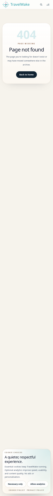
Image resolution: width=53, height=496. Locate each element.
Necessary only (15, 484)
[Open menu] (48, 4)
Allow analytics (37, 484)
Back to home (26, 74)
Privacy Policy (35, 490)
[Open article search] (41, 4)
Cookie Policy (17, 490)
